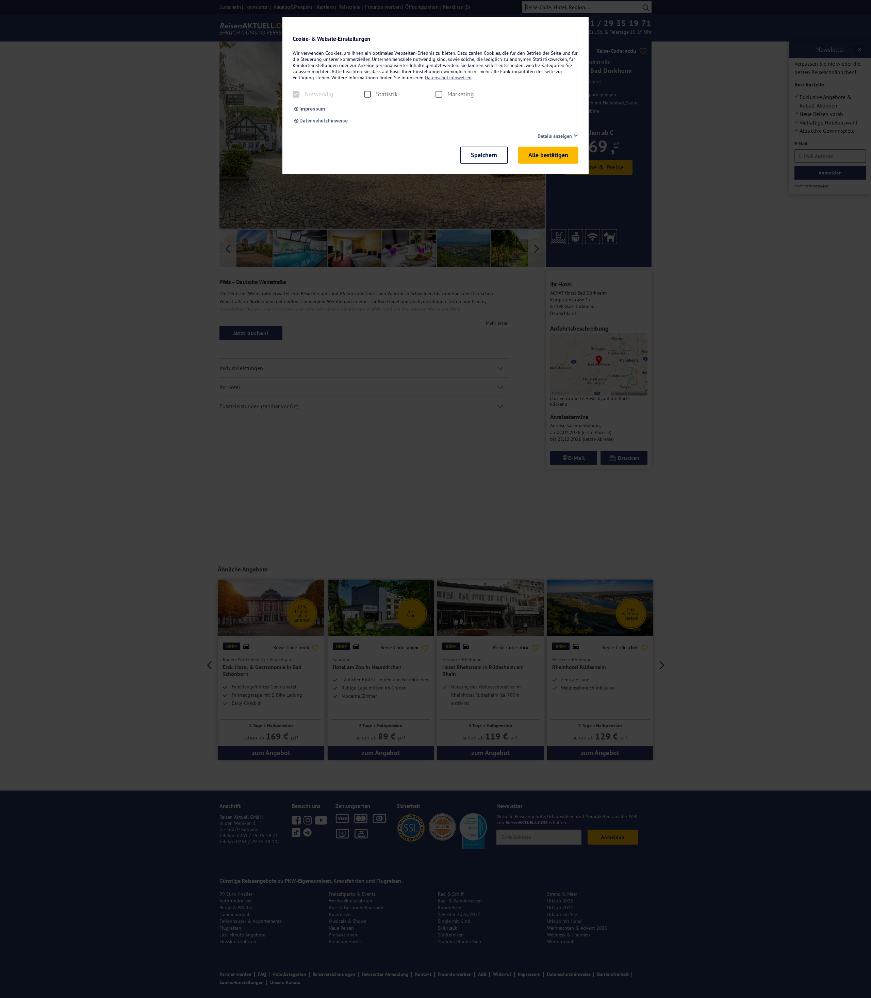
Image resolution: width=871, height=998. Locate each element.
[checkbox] (296, 94)
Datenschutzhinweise (323, 120)
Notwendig (319, 94)
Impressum (311, 109)
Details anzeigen (555, 136)
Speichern (484, 155)
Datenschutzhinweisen (448, 77)
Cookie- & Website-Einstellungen (331, 39)
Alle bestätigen (548, 155)
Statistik (387, 94)
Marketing (460, 94)
